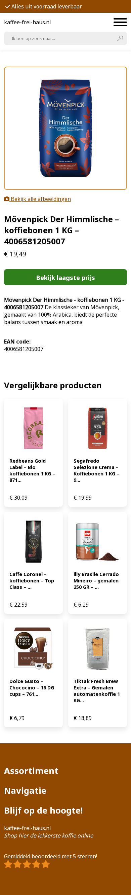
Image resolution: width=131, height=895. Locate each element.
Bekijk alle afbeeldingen (40, 199)
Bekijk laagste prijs (65, 277)
